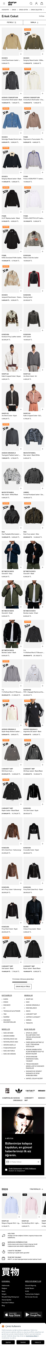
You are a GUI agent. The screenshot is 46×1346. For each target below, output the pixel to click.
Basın (3, 1291)
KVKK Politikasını (30, 1168)
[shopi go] (12, 3)
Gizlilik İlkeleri (29, 1288)
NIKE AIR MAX (8, 1033)
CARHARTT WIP (31, 1014)
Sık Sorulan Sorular (31, 1297)
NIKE (28, 1002)
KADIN (5, 999)
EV (4, 1008)
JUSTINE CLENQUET (33, 1017)
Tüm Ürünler (35, 1189)
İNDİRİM (6, 1017)
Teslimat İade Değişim (32, 1294)
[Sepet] (41, 3)
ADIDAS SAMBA (8, 1036)
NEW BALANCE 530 (10, 1039)
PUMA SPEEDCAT (9, 1048)
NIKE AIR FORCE (9, 1051)
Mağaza (4, 1288)
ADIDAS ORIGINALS (33, 1005)
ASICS (28, 1011)
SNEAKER (6, 1005)
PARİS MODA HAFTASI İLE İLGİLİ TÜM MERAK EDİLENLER (35, 1044)
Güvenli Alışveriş (30, 1285)
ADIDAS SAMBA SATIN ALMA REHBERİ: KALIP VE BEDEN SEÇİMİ (35, 1052)
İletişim (4, 1294)
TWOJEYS (29, 1023)
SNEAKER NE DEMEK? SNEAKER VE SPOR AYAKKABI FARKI (34, 1073)
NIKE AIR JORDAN (9, 1054)
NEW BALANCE (31, 1008)
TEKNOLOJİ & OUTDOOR (11, 1011)
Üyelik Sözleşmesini (15, 1168)
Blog (3, 1306)
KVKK (27, 1291)
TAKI (5, 1014)
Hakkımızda (5, 1285)
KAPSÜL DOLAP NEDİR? (34, 1078)
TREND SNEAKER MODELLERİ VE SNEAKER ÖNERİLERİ (35, 1066)
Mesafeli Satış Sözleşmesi (10, 1297)
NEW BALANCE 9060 (10, 1042)
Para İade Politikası (8, 1303)
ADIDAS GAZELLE (9, 1045)
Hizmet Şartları (6, 1300)
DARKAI (28, 1020)
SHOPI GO (29, 999)
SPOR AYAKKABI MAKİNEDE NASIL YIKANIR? (32, 1059)
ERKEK (5, 1002)
